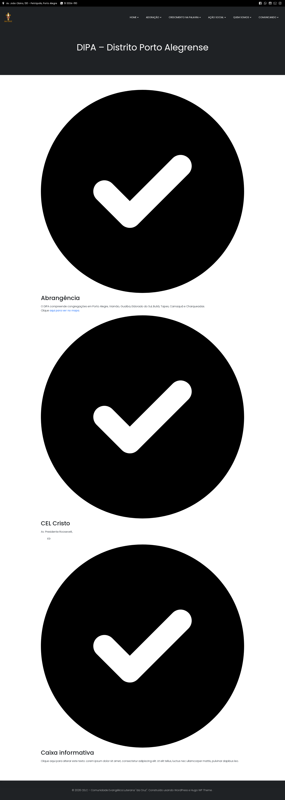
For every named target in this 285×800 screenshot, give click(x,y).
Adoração (152, 17)
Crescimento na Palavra (184, 17)
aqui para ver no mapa (64, 310)
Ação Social (216, 17)
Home (133, 17)
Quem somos (241, 17)
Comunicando (267, 17)
